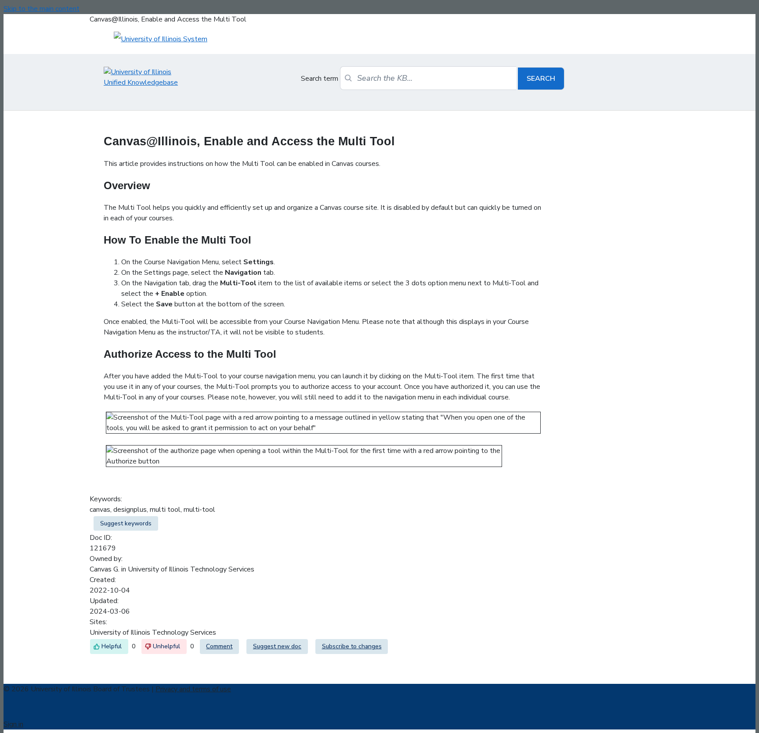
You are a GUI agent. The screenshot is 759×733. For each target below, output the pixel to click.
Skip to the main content (42, 9)
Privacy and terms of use (193, 689)
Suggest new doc (277, 646)
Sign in (13, 724)
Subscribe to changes (352, 646)
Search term (319, 78)
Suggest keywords (126, 523)
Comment (219, 646)
